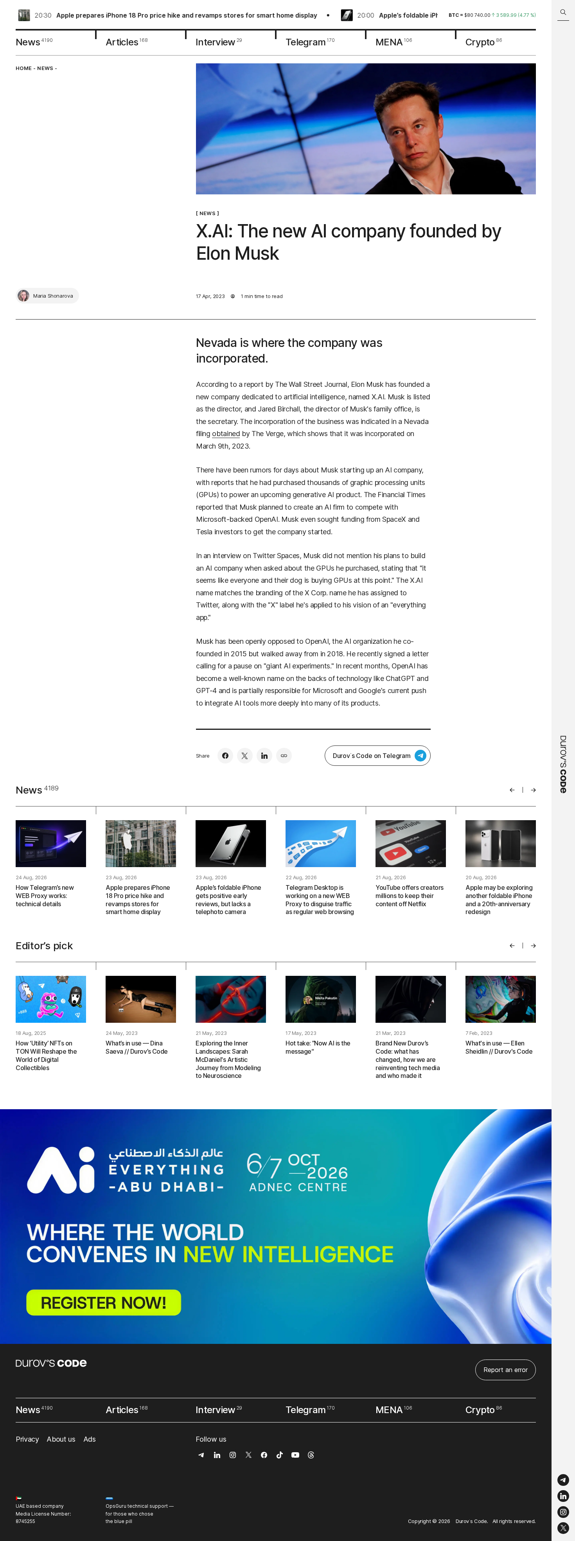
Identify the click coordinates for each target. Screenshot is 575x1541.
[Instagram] (563, 1512)
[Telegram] (563, 1480)
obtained (226, 433)
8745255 (25, 1521)
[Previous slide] (512, 790)
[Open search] (563, 12)
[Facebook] (225, 755)
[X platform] (563, 1528)
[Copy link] (284, 755)
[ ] (207, 213)
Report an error (505, 1370)
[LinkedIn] (563, 1496)
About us (61, 1439)
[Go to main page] (563, 770)
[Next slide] (533, 790)
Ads (89, 1439)
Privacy (27, 1439)
